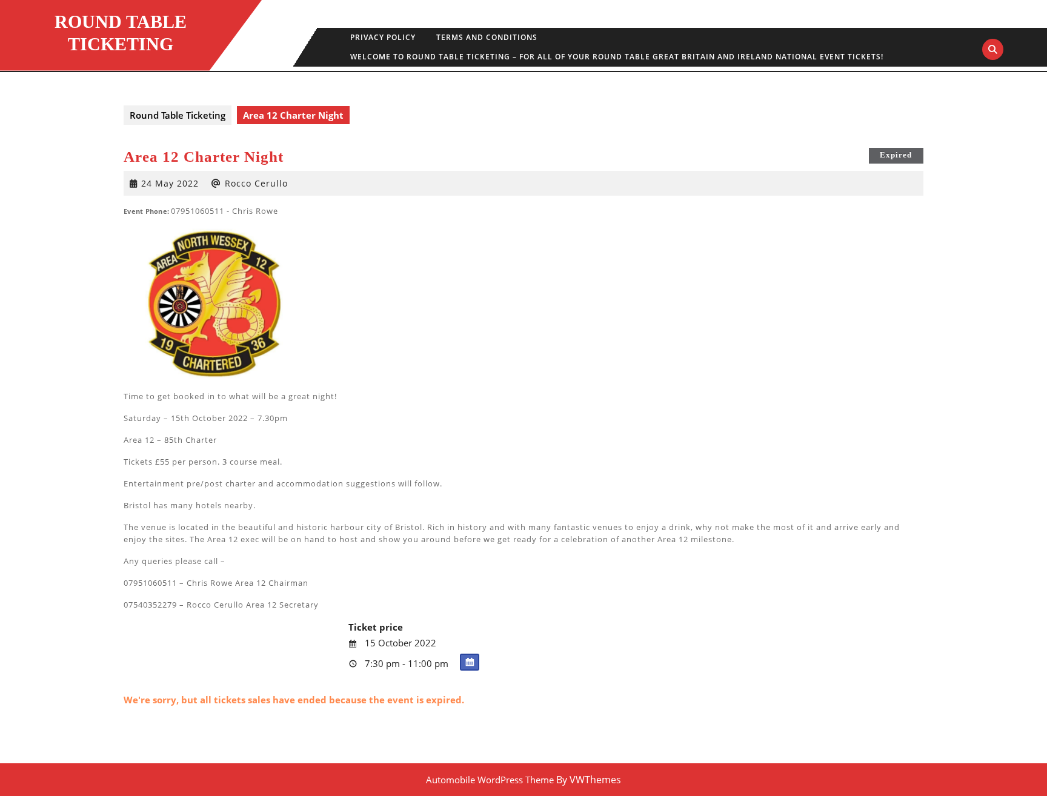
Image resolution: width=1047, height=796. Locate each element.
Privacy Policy (383, 37)
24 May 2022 (170, 183)
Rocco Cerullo (256, 183)
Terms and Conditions (486, 37)
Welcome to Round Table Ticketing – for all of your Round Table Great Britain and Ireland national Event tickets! (616, 56)
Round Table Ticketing (177, 115)
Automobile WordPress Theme (490, 780)
